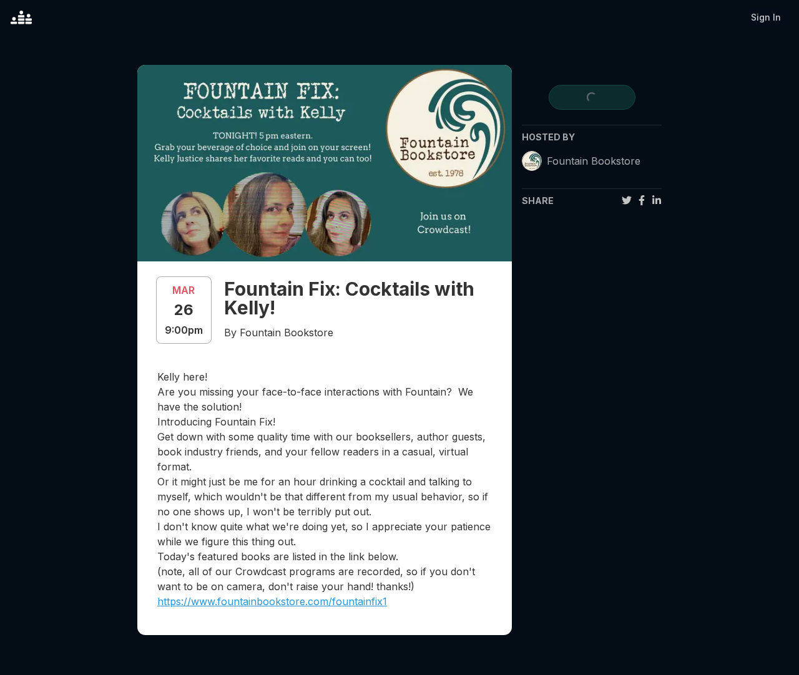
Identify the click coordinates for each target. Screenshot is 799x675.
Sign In (766, 17)
